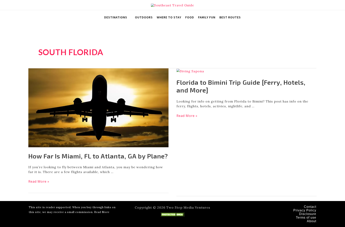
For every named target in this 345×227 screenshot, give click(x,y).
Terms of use (306, 217)
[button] (336, 5)
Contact (310, 206)
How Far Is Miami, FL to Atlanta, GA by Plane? (98, 156)
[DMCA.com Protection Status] (172, 214)
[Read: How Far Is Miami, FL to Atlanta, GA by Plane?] (98, 107)
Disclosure (307, 214)
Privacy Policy (304, 210)
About (311, 221)
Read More (101, 212)
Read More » (38, 181)
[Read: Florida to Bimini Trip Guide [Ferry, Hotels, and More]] (190, 71)
